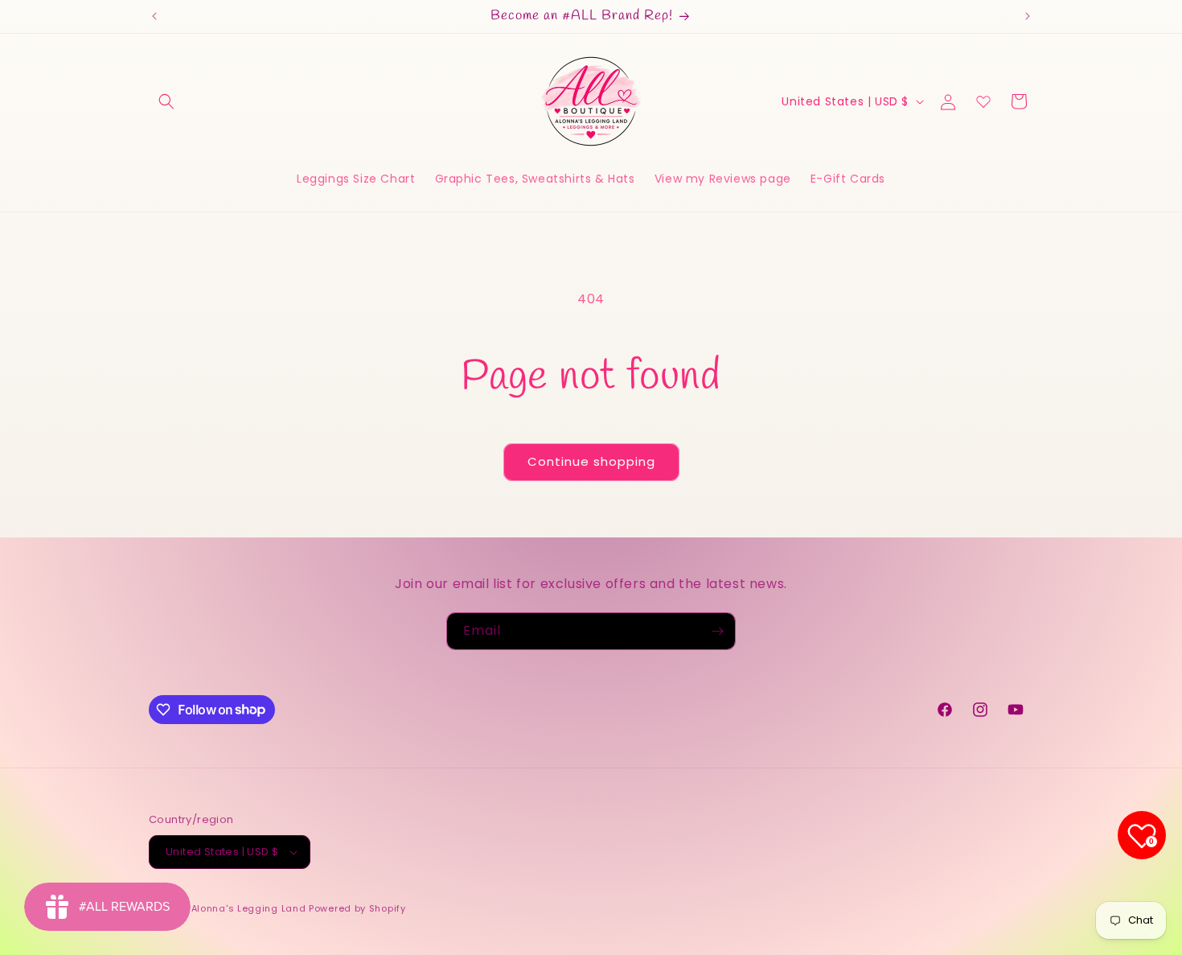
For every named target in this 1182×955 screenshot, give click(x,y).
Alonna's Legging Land (248, 908)
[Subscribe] (717, 631)
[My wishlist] (983, 101)
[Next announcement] (1027, 16)
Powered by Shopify (357, 908)
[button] (166, 101)
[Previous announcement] (154, 16)
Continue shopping (591, 461)
